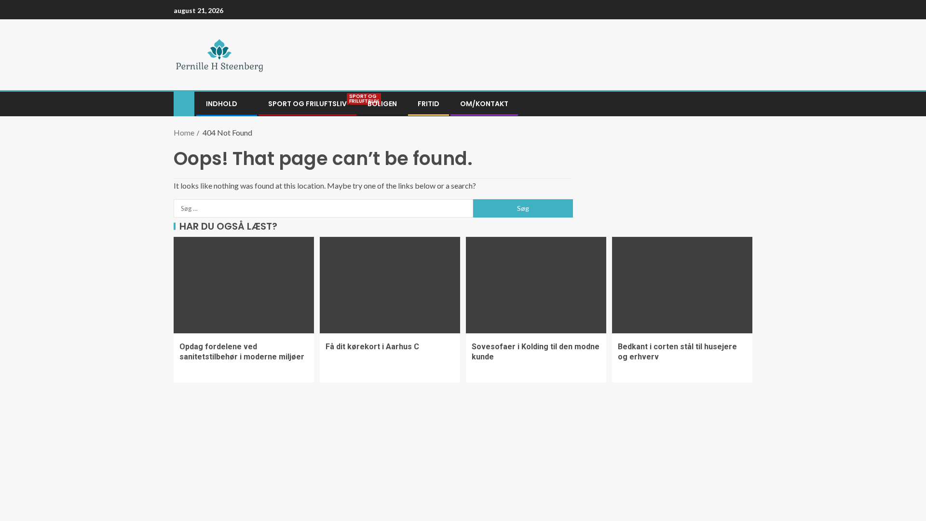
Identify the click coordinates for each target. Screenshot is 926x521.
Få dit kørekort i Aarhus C (372, 346)
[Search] (744, 104)
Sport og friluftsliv (307, 104)
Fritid (428, 104)
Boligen (382, 104)
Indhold (221, 104)
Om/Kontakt (484, 104)
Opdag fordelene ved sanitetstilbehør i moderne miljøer (241, 351)
